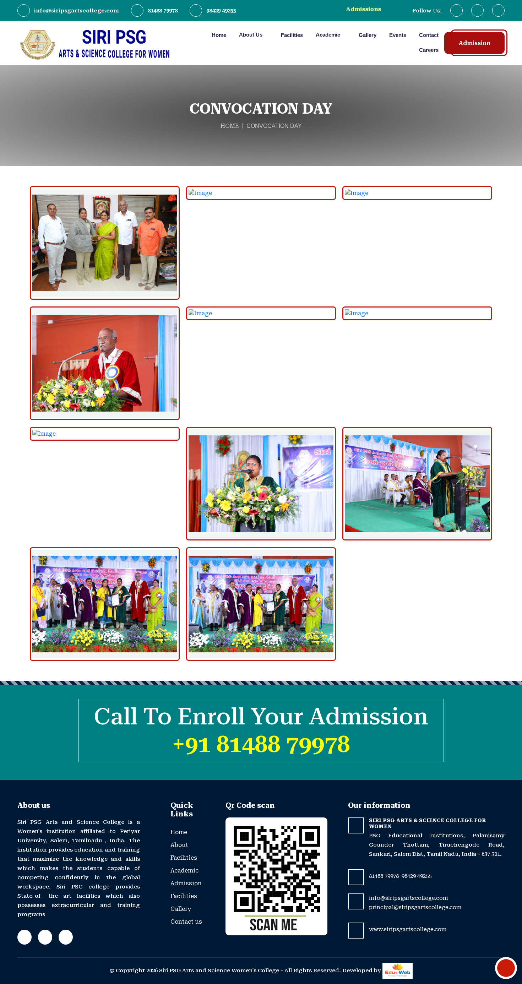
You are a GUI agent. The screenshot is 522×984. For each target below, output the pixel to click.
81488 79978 (163, 10)
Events (397, 35)
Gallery (367, 35)
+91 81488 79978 (261, 744)
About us (251, 35)
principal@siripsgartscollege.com (415, 907)
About (179, 845)
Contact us (186, 921)
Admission (474, 43)
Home (219, 35)
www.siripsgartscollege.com (408, 929)
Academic (329, 35)
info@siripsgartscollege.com (76, 10)
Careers (429, 50)
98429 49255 (221, 10)
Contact (429, 35)
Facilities (292, 35)
